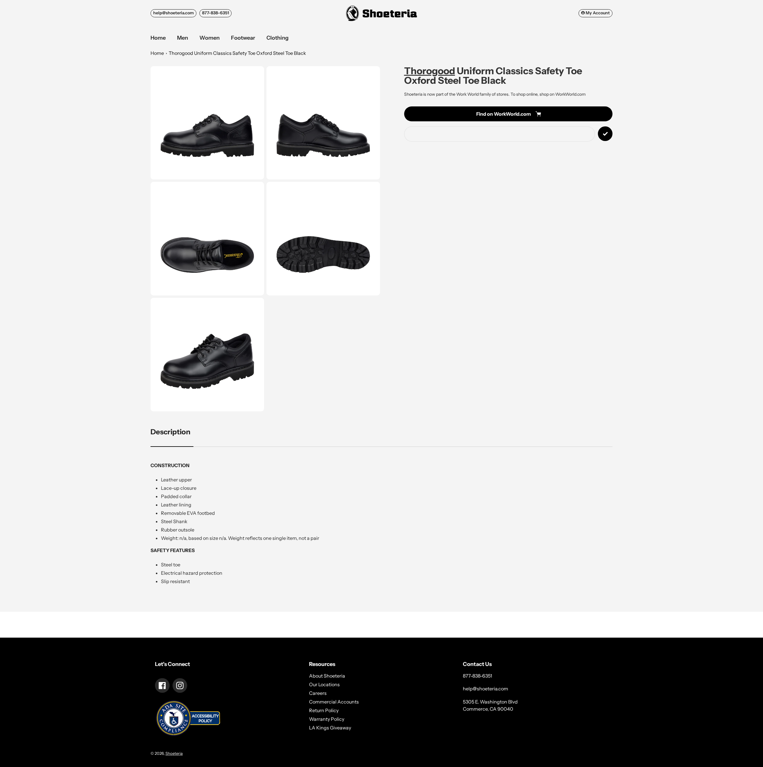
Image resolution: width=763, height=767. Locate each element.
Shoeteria (174, 753)
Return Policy (324, 710)
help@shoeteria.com (173, 13)
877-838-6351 (215, 13)
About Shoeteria (327, 676)
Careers (318, 693)
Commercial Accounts (334, 702)
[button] (207, 123)
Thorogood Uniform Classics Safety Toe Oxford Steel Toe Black (237, 53)
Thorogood (429, 71)
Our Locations (324, 684)
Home (157, 53)
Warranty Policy (326, 719)
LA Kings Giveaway (330, 728)
